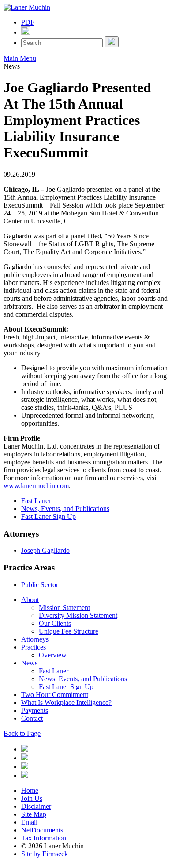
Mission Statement (64, 607)
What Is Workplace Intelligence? (66, 702)
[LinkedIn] (24, 749)
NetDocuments (42, 830)
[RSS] (24, 775)
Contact (32, 718)
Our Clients (55, 623)
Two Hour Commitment (54, 694)
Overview (53, 655)
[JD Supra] (24, 766)
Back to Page (22, 733)
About (30, 599)
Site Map (33, 814)
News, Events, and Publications (65, 508)
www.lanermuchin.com (36, 485)
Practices (33, 647)
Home (29, 790)
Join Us (31, 798)
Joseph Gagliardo (45, 550)
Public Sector (39, 584)
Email (29, 822)
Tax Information (43, 838)
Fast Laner (36, 500)
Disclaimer (36, 806)
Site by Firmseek (44, 854)
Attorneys (35, 639)
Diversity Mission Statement (78, 615)
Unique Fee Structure (68, 631)
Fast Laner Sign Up (48, 516)
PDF (27, 22)
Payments (34, 710)
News (29, 663)
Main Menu (20, 58)
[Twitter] (24, 758)
